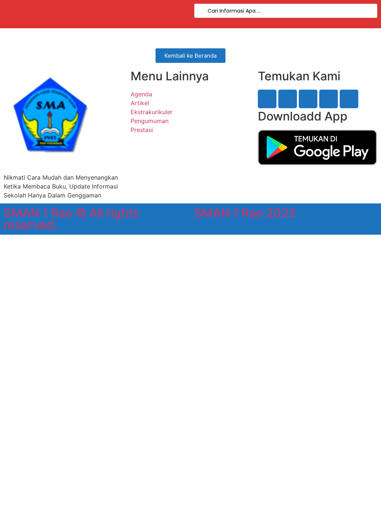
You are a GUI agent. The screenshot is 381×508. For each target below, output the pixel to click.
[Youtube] (328, 99)
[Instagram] (308, 99)
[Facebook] (267, 99)
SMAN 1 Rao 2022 (245, 213)
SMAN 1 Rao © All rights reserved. (71, 219)
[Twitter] (287, 99)
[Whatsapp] (349, 99)
